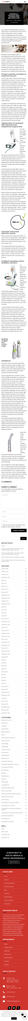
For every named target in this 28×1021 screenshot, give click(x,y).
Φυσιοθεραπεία (5, 818)
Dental (5, 944)
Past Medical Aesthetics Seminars (10, 764)
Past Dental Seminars (7, 761)
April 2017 (4, 583)
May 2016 (3, 613)
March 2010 (4, 701)
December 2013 (5, 642)
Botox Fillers (4, 723)
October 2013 (4, 648)
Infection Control (5, 749)
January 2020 (4, 568)
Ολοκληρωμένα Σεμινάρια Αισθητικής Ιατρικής (11, 809)
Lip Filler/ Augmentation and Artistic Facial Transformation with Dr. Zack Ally (12, 549)
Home (5, 876)
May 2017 (3, 580)
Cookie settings (21, 1016)
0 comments (14, 22)
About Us (6, 879)
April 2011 (4, 683)
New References (5, 755)
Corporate (4, 726)
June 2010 (4, 698)
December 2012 (5, 651)
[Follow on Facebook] (9, 1008)
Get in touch (14, 862)
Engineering (7, 951)
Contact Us (6, 893)
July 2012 (3, 660)
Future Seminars (5, 740)
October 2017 (4, 574)
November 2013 (5, 645)
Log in (3, 828)
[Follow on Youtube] (14, 1008)
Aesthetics (6, 961)
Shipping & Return (8, 897)
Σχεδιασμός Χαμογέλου (7, 815)
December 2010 (5, 692)
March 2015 (4, 627)
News (5, 890)
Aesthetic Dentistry (6, 720)
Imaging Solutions (8, 947)
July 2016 (3, 607)
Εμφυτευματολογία (6, 791)
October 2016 (4, 601)
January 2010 (4, 704)
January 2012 (4, 671)
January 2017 (4, 592)
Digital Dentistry (5, 732)
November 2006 (5, 713)
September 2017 (5, 577)
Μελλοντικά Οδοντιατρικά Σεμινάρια (11, 793)
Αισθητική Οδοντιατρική (7, 788)
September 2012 (5, 654)
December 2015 (5, 621)
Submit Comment (19, 530)
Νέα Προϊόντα (5, 799)
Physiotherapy (5, 776)
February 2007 (5, 710)
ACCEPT (14, 1018)
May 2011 (3, 680)
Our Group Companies (9, 883)
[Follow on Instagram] (18, 1008)
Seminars (3, 779)
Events (3, 735)
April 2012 (4, 668)
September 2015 (5, 624)
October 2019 (4, 571)
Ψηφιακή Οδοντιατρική (7, 821)
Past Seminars (5, 770)
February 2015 (5, 630)
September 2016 (5, 604)
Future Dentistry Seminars (8, 737)
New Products (18, 20)
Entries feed (4, 831)
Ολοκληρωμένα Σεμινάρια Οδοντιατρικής (12, 812)
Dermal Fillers (5, 729)
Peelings (3, 773)
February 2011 (5, 686)
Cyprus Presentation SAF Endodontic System (12, 557)
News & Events (5, 758)
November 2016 (5, 598)
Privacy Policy (7, 903)
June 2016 (4, 610)
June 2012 (4, 663)
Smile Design (4, 782)
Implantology (4, 743)
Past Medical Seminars (7, 767)
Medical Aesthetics (8, 957)
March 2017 (4, 586)
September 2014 (5, 636)
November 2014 (5, 633)
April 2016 (4, 615)
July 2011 (3, 674)
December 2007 (5, 707)
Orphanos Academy (8, 886)
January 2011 (4, 689)
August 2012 (4, 657)
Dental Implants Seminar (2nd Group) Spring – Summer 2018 (13, 560)
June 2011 (4, 677)
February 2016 (5, 618)
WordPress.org (5, 837)
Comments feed (5, 834)
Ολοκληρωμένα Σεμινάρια (8, 805)
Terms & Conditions (8, 900)
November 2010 (5, 695)
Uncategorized (5, 785)
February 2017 (5, 589)
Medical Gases (7, 954)
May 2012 (3, 666)
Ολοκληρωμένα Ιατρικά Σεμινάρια (10, 802)
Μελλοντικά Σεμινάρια (7, 796)
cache (2, 545)
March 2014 (4, 639)
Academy (6, 964)
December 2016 (5, 595)
